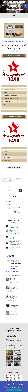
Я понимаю (10, 389)
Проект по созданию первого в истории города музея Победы (16, 265)
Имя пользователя (9, 200)
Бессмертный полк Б (17, 178)
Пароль (8, 204)
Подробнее (18, 389)
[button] (26, 6)
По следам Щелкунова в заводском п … (14, 225)
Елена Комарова (14, 227)
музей (3, 180)
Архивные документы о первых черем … (14, 236)
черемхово (9, 180)
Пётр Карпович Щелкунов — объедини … (15, 242)
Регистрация (17, 212)
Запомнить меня (18, 208)
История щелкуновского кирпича (14, 231)
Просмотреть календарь (12, 271)
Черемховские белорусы (14, 247)
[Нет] (26, 386)
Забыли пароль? (16, 210)
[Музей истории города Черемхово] (14, 6)
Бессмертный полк (9, 41)
